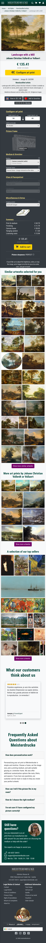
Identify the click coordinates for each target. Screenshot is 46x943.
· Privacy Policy (8, 895)
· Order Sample (29, 901)
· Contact (6, 887)
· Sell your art (29, 890)
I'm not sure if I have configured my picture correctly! (20, 809)
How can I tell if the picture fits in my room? (20, 790)
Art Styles (11, 8)
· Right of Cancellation (10, 898)
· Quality (27, 893)
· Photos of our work (31, 895)
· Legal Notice (7, 890)
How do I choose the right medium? (20, 799)
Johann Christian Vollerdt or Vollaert (15, 11)
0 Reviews (27, 103)
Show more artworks (23, 544)
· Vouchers (28, 898)
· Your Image (28, 887)
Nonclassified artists (22, 8)
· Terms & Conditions (9, 893)
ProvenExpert (18, 714)
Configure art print (25, 72)
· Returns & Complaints (10, 901)
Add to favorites (33, 98)
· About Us (6, 903)
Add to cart (24, 247)
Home (4, 8)
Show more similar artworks (23, 466)
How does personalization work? (19, 755)
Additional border (11, 123)
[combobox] (23, 125)
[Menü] (2, 3)
